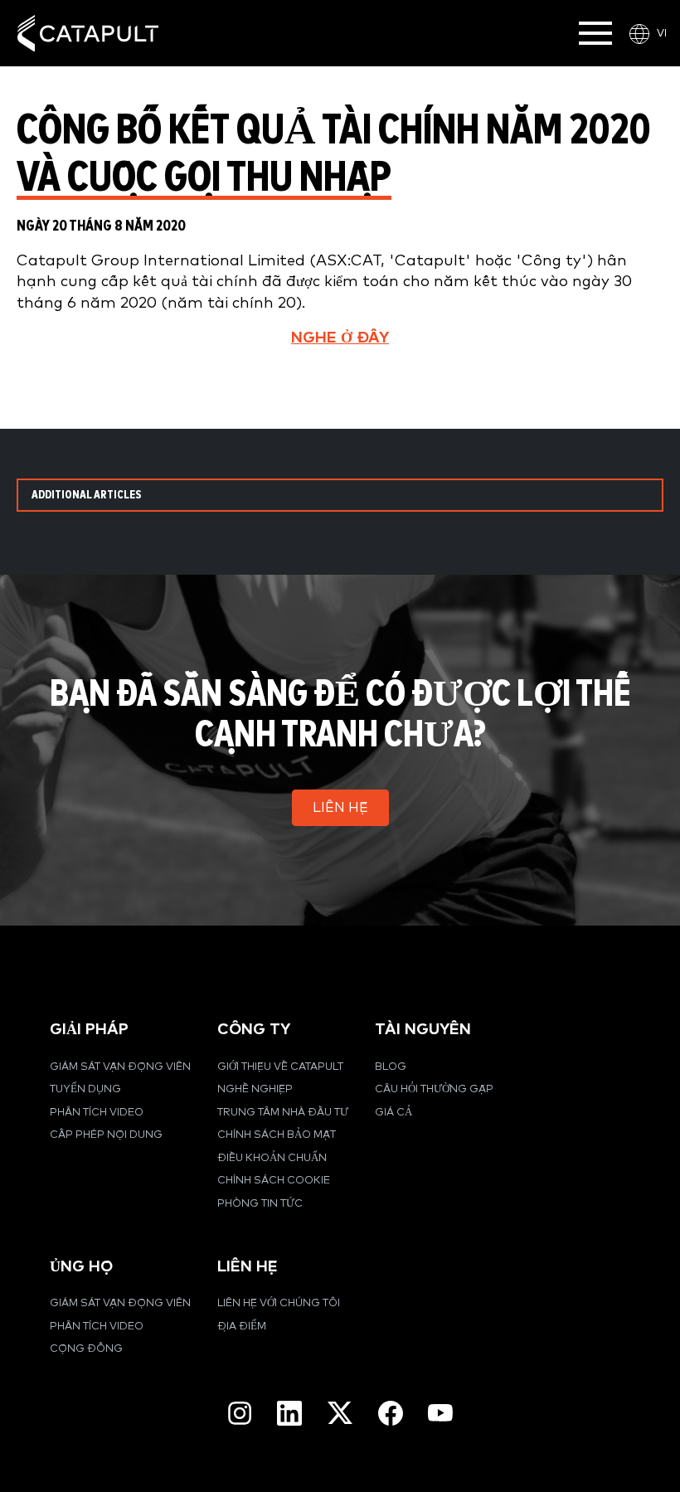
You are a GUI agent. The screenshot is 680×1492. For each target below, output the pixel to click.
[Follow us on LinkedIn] (289, 1413)
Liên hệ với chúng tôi (278, 1303)
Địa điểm (241, 1326)
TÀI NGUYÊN (423, 1030)
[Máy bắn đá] (87, 33)
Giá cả (393, 1112)
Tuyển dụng (85, 1089)
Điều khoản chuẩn (272, 1158)
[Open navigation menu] (595, 33)
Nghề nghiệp (255, 1089)
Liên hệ (247, 1267)
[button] (340, 808)
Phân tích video (96, 1112)
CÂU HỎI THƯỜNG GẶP (434, 1089)
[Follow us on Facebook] (390, 1413)
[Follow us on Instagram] (239, 1413)
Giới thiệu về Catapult (280, 1067)
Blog (390, 1067)
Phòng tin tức (260, 1203)
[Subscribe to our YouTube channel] (440, 1412)
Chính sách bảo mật (276, 1135)
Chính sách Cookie (273, 1180)
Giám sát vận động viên (120, 1067)
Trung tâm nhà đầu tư (282, 1112)
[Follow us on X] (340, 1413)
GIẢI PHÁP (89, 1030)
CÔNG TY (253, 1030)
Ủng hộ (81, 1267)
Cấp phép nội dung (106, 1135)
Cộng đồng (86, 1349)
